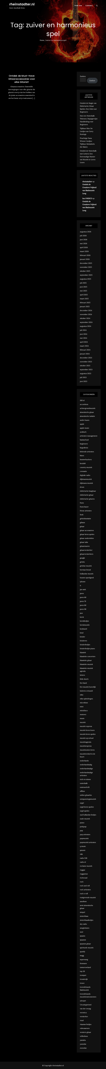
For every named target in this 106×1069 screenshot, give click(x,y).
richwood (83, 878)
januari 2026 (85, 259)
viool (82, 1020)
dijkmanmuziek (86, 479)
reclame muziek (86, 866)
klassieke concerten (87, 656)
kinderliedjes (85, 645)
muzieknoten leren (87, 750)
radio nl (83, 862)
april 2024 (84, 342)
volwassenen (85, 1028)
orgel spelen (84, 811)
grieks (82, 562)
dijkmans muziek (86, 483)
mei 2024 (83, 338)
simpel (82, 912)
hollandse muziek (86, 574)
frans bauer (84, 507)
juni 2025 (83, 287)
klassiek (83, 652)
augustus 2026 (85, 232)
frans (82, 503)
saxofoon (83, 901)
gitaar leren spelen (87, 534)
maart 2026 (84, 251)
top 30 (82, 971)
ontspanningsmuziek (88, 799)
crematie (83, 471)
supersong (84, 959)
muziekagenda (85, 742)
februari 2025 (85, 303)
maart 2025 (84, 299)
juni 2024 (83, 334)
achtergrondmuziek (87, 408)
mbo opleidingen (86, 699)
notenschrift (85, 787)
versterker (84, 1016)
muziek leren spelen (88, 734)
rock (81, 882)
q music (83, 846)
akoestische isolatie (87, 416)
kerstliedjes (84, 621)
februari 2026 (85, 255)
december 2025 (86, 263)
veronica (83, 1012)
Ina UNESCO (87, 198)
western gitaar (85, 1032)
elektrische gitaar (86, 495)
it (80, 585)
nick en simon (85, 779)
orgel (82, 803)
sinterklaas (84, 916)
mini (81, 707)
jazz (81, 613)
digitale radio (85, 475)
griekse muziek (86, 566)
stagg (82, 955)
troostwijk (84, 979)
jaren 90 (83, 609)
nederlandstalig (86, 765)
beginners (84, 444)
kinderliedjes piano (87, 648)
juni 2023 (83, 381)
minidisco (84, 710)
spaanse (83, 940)
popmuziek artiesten (88, 842)
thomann (83, 963)
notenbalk (84, 783)
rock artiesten (85, 890)
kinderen (83, 641)
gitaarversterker (86, 550)
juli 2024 (83, 330)
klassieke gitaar (86, 660)
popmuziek (84, 838)
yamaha (83, 1040)
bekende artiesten (87, 452)
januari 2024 (85, 354)
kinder (82, 637)
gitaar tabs (84, 542)
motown (83, 714)
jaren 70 (83, 601)
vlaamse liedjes (85, 1024)
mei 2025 (83, 291)
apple (82, 424)
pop (81, 830)
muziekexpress (86, 746)
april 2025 (84, 295)
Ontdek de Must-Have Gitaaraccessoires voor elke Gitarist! (21, 79)
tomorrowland (85, 967)
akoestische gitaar (87, 412)
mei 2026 (83, 243)
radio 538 (83, 858)
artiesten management (88, 436)
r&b (81, 854)
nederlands (84, 761)
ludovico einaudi (86, 691)
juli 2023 (83, 377)
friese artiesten (86, 511)
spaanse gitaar (85, 944)
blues (82, 455)
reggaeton (84, 874)
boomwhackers (86, 459)
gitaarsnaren (85, 546)
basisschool (84, 440)
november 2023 (86, 362)
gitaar (82, 526)
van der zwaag (85, 1009)
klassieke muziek (86, 664)
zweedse (83, 1048)
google (82, 558)
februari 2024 (85, 350)
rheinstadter (87, 181)
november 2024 (86, 314)
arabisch (83, 432)
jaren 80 (83, 605)
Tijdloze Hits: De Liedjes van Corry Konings (86, 131)
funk (81, 515)
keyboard (83, 629)
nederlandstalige (86, 768)
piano (82, 823)
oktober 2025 (85, 271)
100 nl (82, 400)
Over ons (78, 5)
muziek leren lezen (87, 730)
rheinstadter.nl (22, 4)
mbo (81, 695)
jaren (82, 593)
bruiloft (83, 463)
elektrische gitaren (87, 499)
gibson (82, 522)
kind (81, 633)
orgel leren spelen (87, 807)
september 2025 (86, 275)
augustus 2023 (85, 373)
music (82, 718)
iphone (82, 582)
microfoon (84, 703)
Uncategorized (85, 1005)
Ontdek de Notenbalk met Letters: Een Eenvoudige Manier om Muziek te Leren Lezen (88, 156)
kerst (82, 617)
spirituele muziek (86, 948)
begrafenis (84, 448)
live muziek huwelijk (88, 687)
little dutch (84, 679)
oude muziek (85, 819)
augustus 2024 (85, 326)
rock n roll (84, 893)
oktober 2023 (85, 366)
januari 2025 (85, 306)
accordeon (84, 404)
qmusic (83, 850)
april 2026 (84, 247)
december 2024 (86, 310)
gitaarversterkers (86, 554)
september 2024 (86, 322)
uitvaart (83, 1001)
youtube (83, 1044)
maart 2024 (84, 346)
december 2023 (86, 358)
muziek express (86, 726)
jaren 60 (83, 597)
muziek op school (86, 738)
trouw (82, 983)
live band (83, 683)
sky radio (83, 924)
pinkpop (83, 827)
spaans (82, 936)
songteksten (84, 928)
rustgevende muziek (88, 897)
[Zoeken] (97, 5)
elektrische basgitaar (88, 491)
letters (82, 675)
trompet (83, 975)
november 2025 (86, 267)
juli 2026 (83, 236)
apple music (84, 428)
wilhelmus (84, 1036)
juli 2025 (83, 283)
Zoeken (83, 76)
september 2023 (86, 369)
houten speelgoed (87, 578)
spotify (82, 952)
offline (82, 791)
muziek (83, 722)
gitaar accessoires (87, 530)
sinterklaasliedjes (86, 920)
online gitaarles (86, 795)
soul (81, 932)
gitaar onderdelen (87, 538)
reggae (82, 870)
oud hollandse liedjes (88, 815)
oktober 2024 (85, 318)
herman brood (85, 570)
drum (82, 487)
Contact (89, 5)
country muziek (86, 467)
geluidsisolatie (85, 519)
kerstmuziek (85, 625)
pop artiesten (85, 834)
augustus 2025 (85, 279)
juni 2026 (83, 239)
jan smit (83, 589)
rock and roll (85, 886)
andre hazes (84, 420)
